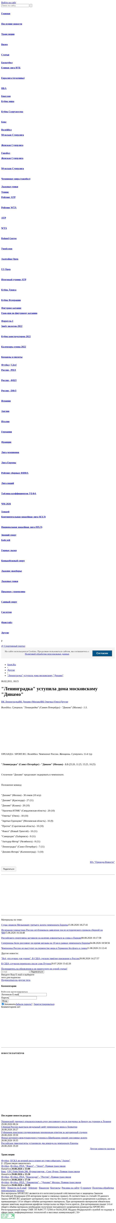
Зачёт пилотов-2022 (11, 326)
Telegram (32, 1188)
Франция (6, 442)
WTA (4, 228)
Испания (6, 401)
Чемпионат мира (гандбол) (15, 178)
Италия (5, 421)
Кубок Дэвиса (8, 290)
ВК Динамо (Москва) (30, 701)
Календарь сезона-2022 (13, 346)
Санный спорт (9, 602)
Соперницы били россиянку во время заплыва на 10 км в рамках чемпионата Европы (45, 943)
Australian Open (9, 259)
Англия (5, 411)
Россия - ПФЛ (8, 390)
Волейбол (6, 129)
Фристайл (6, 622)
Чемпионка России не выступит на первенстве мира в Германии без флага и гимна (44, 948)
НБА (3, 88)
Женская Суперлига (12, 145)
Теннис (5, 192)
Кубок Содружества (12, 111)
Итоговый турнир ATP (13, 279)
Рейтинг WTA (8, 207)
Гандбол (5, 153)
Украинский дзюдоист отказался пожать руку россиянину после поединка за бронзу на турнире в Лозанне (56, 1121)
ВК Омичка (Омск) (51, 701)
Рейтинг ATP (8, 197)
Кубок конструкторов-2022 (16, 336)
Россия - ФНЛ (8, 380)
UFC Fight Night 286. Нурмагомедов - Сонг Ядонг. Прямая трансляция (43, 1171)
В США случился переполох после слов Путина (26, 963)
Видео (4, 44)
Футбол (5, 365)
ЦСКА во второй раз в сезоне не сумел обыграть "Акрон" (40, 1160)
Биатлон (6, 96)
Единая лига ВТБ (11, 67)
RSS (3, 1188)
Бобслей (5, 540)
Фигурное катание (11, 308)
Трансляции (7, 34)
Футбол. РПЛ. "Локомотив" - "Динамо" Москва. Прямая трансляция (45, 1182)
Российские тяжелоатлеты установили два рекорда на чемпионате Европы (39, 1143)
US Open (6, 269)
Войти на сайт (8, 2)
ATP (3, 218)
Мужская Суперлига (12, 135)
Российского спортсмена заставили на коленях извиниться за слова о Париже (41, 938)
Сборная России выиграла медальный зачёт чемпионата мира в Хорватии (39, 1127)
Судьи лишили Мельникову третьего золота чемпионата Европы (34, 925)
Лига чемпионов (10, 452)
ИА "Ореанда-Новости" (102, 862)
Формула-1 (7, 321)
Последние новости (11, 24)
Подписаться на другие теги (15, 980)
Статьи (5, 54)
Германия (6, 431)
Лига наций (7, 483)
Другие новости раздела (102, 1148)
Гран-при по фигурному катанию (19, 313)
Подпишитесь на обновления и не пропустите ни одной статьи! (34, 968)
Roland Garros (9, 238)
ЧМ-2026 (6, 503)
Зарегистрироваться (44, 1004)
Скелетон (6, 612)
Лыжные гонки (9, 186)
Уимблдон (6, 248)
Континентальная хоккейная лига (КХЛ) (23, 516)
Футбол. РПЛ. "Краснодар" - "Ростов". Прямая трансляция (40, 1177)
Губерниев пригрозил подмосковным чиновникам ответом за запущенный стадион (44, 1132)
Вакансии (44, 1188)
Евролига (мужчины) (13, 78)
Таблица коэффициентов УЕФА (18, 493)
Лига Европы (8, 462)
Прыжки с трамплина (13, 591)
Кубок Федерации (11, 300)
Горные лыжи (9, 550)
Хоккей (5, 511)
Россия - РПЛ (8, 370)
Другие (5, 632)
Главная (5, 13)
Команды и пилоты (12, 357)
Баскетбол (7, 62)
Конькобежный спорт (13, 560)
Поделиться (8, 869)
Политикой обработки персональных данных (47, 654)
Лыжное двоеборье (11, 571)
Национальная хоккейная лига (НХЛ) (21, 527)
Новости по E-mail (16, 1188)
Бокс (3, 122)
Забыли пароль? (24, 1004)
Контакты (55, 1188)
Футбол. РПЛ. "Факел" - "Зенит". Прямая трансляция (37, 1166)
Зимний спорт (8, 535)
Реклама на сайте (70, 1188)
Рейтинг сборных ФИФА (14, 473)
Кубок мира (7, 101)
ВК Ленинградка (10, 701)
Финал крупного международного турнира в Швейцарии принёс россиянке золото (44, 1137)
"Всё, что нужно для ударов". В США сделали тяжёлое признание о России (40, 958)
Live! (14, 365)
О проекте (86, 1188)
